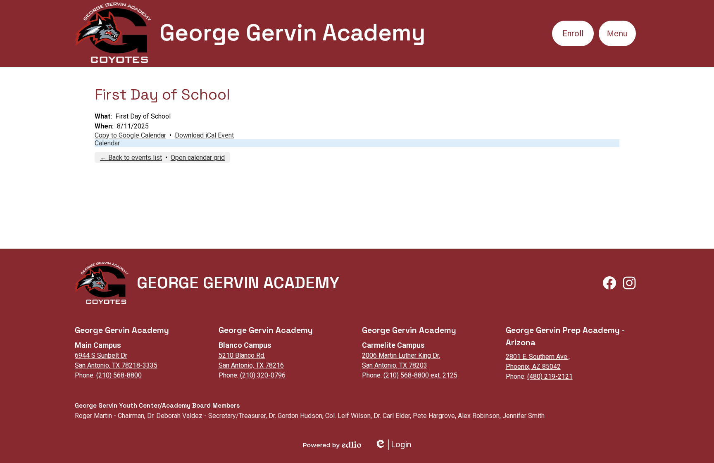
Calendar (107, 143)
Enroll (572, 33)
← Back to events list (131, 157)
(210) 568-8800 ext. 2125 (420, 375)
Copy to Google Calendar (130, 135)
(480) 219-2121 (550, 376)
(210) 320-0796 (263, 375)
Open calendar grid (198, 157)
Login (392, 444)
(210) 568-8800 (119, 375)
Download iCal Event (204, 135)
